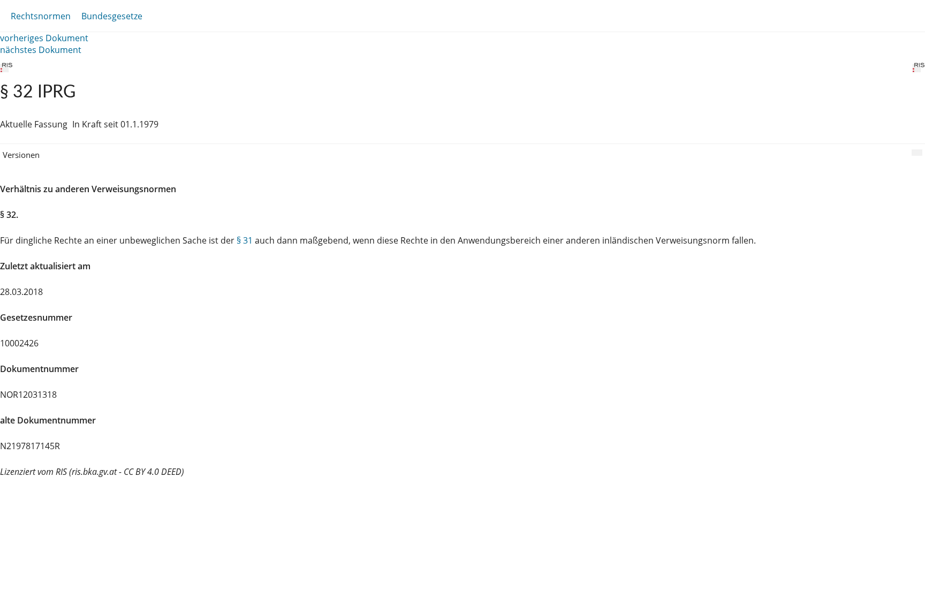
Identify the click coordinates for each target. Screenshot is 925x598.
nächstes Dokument (40, 50)
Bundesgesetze (111, 16)
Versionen (21, 154)
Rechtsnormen (41, 16)
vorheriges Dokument (44, 38)
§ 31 (245, 240)
